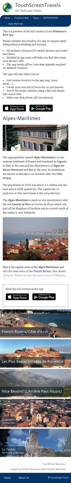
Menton (60, 275)
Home (7, 478)
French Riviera (42, 271)
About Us (23, 478)
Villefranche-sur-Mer (15, 279)
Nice (5, 267)
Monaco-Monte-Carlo (46, 279)
